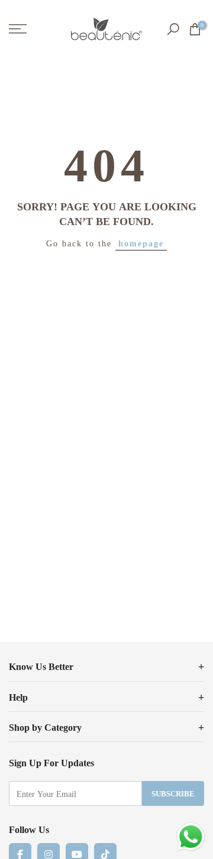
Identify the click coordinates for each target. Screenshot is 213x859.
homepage (141, 243)
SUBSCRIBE (173, 793)
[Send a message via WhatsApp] (191, 837)
